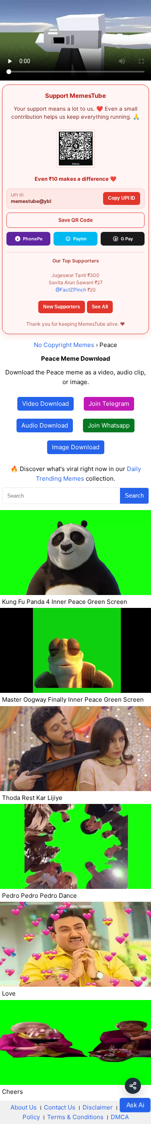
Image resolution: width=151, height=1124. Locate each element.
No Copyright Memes (64, 345)
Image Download (75, 447)
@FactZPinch (71, 290)
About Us (23, 1107)
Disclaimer (98, 1107)
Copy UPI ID (121, 198)
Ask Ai (135, 1104)
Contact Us (59, 1107)
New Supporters (61, 307)
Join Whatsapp (109, 425)
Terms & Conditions (75, 1117)
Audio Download (44, 425)
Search (134, 495)
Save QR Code (75, 220)
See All (100, 307)
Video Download (45, 403)
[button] (133, 1086)
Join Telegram (109, 403)
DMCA (120, 1117)
